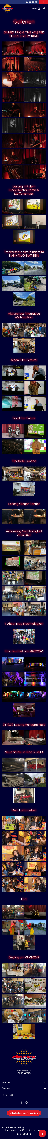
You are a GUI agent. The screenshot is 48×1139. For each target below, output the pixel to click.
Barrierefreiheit (24, 1134)
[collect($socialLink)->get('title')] (21, 1102)
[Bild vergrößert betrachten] (13, 48)
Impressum (10, 1130)
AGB (22, 1130)
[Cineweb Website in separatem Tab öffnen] (24, 1073)
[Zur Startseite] (12, 8)
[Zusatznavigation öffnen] (43, 2)
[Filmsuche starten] (43, 8)
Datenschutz (34, 1130)
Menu (34, 8)
